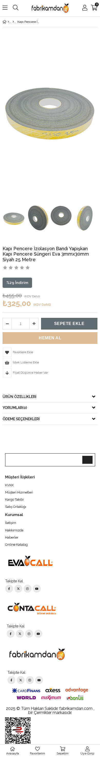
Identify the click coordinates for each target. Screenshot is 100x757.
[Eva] (13, 22)
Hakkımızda (14, 530)
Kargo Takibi (14, 499)
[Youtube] (37, 589)
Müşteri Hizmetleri (19, 492)
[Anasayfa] (8, 22)
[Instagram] (28, 589)
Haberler (11, 537)
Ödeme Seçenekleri (21, 419)
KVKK (9, 485)
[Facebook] (9, 589)
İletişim (10, 523)
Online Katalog (16, 544)
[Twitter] (18, 589)
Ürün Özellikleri (19, 397)
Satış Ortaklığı (15, 507)
